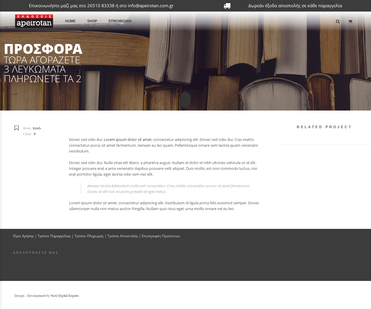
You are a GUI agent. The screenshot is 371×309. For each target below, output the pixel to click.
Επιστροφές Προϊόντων (161, 235)
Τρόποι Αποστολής (123, 235)
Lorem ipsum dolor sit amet (128, 139)
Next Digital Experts (65, 295)
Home (70, 21)
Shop (92, 21)
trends (37, 128)
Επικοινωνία (120, 21)
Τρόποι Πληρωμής (89, 235)
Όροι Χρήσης (23, 235)
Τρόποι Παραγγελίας (54, 235)
